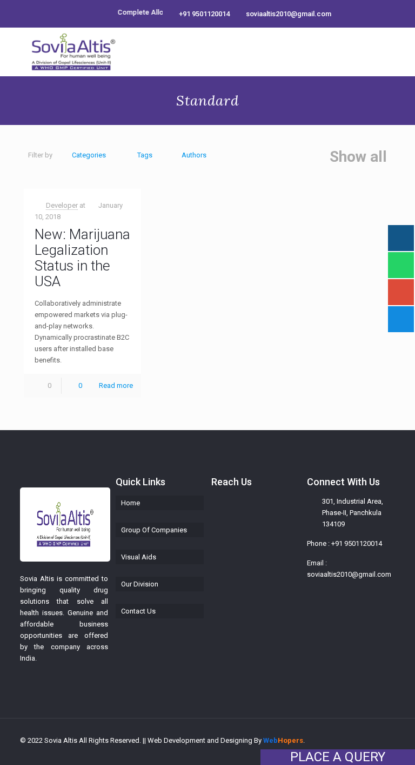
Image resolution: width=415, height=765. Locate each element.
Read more (116, 385)
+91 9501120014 (204, 14)
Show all (358, 156)
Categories (89, 155)
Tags (144, 155)
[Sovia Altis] (73, 52)
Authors (194, 155)
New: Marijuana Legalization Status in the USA (82, 257)
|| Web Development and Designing (196, 740)
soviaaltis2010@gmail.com (288, 14)
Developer (62, 205)
